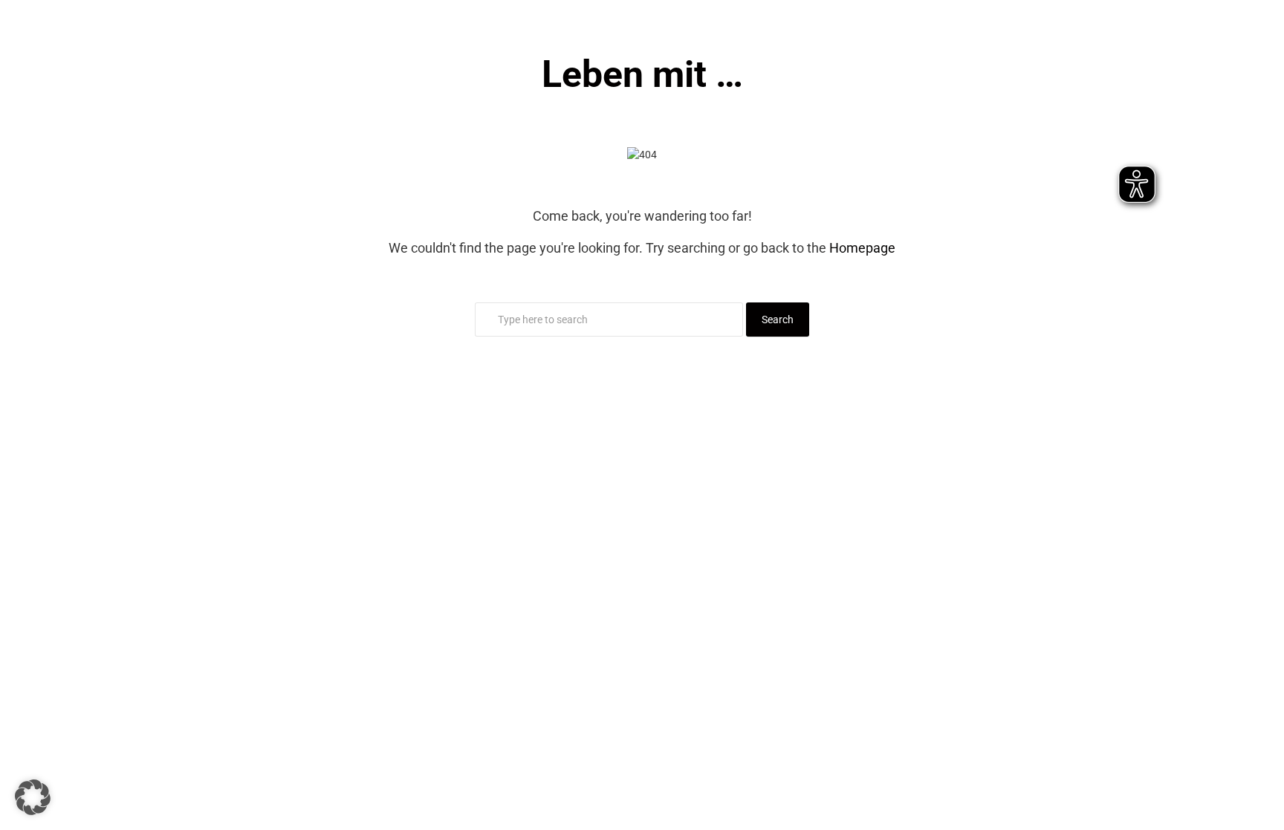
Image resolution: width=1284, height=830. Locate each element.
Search (778, 319)
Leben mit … (642, 74)
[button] (32, 797)
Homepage (862, 248)
